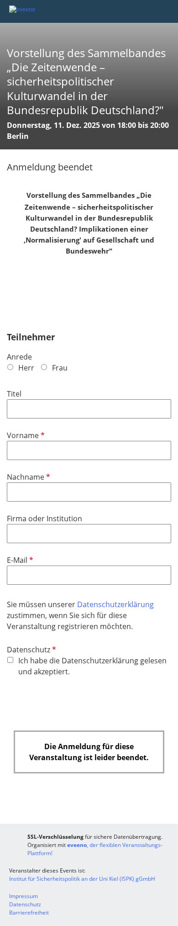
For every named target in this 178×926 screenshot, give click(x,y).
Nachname (27, 477)
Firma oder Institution (44, 518)
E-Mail (19, 560)
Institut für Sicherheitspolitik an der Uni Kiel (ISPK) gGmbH (82, 879)
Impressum (23, 896)
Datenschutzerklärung (115, 604)
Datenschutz (30, 650)
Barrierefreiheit (29, 912)
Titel (14, 394)
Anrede (19, 357)
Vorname (25, 435)
